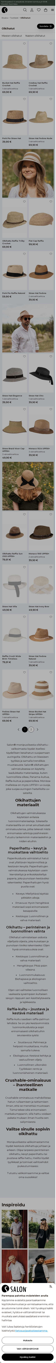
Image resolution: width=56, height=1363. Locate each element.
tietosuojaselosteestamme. (31, 1330)
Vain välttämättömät (28, 1348)
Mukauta (27, 1340)
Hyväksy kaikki (27, 1357)
